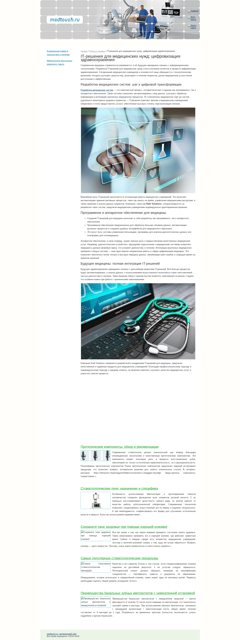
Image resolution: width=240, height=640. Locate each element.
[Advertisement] (56, 87)
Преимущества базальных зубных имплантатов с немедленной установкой (138, 593)
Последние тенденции (78, 43)
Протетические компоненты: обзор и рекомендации (120, 447)
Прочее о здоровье (56, 43)
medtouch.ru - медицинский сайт (61, 634)
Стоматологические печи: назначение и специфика (119, 488)
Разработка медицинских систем (97, 90)
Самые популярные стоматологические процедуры (119, 558)
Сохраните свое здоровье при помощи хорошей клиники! (124, 527)
